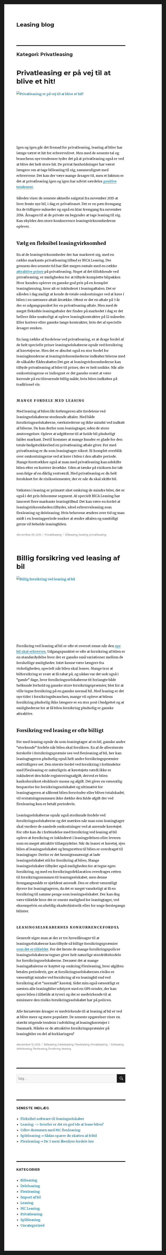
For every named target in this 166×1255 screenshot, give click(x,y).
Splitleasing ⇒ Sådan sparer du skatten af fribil (58, 1136)
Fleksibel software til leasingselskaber (52, 1119)
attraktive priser (30, 272)
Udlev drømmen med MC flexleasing (50, 1130)
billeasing (71, 534)
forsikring (54, 1048)
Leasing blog (35, 24)
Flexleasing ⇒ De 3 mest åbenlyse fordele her (57, 1141)
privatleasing (97, 534)
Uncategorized (32, 1225)
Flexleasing (82, 1044)
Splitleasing (30, 1220)
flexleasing (40, 1048)
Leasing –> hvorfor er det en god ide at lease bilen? (62, 1124)
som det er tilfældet (32, 949)
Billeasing (50, 1044)
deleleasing (24, 1048)
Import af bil (30, 1197)
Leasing (26, 1203)
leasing (83, 534)
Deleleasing (65, 1044)
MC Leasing (30, 1208)
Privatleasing (53, 534)
